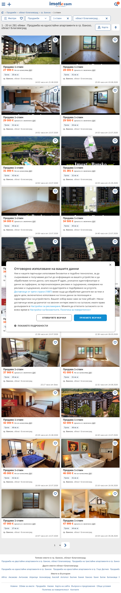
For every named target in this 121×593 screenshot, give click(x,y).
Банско (88, 577)
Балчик (73, 577)
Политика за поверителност (55, 590)
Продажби (41, 586)
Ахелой (55, 577)
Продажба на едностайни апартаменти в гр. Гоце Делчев (81, 569)
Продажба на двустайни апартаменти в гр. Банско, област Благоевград (36, 561)
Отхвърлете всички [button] (54, 317)
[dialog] (60, 296)
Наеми (50, 586)
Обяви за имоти (26, 586)
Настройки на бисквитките (44, 309)
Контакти (74, 590)
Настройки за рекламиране (45, 306)
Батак (103, 577)
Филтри (12, 18)
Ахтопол (64, 577)
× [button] (110, 265)
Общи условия (104, 586)
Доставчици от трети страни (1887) (33, 291)
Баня (96, 577)
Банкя (81, 577)
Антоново (23, 577)
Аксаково (13, 577)
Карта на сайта (62, 586)
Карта (105, 27)
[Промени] (45, 18)
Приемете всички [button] (90, 317)
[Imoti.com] (2, 12)
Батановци (112, 577)
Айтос (4, 577)
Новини (14, 586)
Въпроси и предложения (83, 586)
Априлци (33, 577)
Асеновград (44, 577)
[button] (31, 325)
